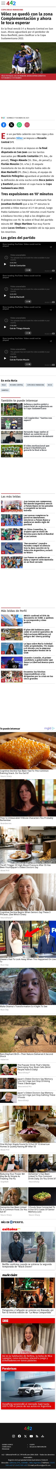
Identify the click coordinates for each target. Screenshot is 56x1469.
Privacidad (5, 1449)
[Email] (27, 124)
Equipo (32, 1444)
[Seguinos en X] (25, 1436)
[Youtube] (31, 1436)
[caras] (28, 1321)
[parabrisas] (28, 1369)
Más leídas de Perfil (14, 611)
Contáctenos (6, 1447)
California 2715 (14, 1463)
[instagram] (13, 1436)
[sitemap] (42, 1436)
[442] (28, 1428)
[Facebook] (19, 1436)
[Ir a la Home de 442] (11, 4)
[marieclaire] (28, 1276)
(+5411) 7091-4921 (21, 1465)
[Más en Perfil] (16, 1222)
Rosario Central (16, 385)
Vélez (4, 385)
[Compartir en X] (11, 124)
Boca (50, 385)
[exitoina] (28, 1230)
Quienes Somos (7, 1444)
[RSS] (37, 1436)
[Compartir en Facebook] (3, 124)
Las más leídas (11, 496)
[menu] (3, 3)
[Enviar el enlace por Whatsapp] (19, 124)
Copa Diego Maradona (35, 385)
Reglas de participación (38, 1447)
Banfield (5, 390)
